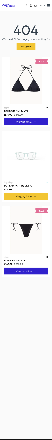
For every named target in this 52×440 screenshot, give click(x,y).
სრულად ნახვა (23, 121)
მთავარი (26, 46)
